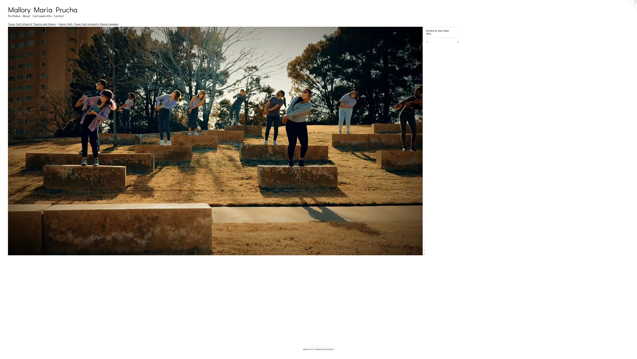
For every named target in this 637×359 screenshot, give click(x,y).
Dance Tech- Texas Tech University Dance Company (89, 24)
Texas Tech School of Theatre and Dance (32, 24)
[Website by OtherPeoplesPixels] (630, 6)
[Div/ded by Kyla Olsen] (215, 141)
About (26, 16)
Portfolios (14, 16)
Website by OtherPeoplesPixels (318, 349)
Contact (59, 16)
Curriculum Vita (42, 16)
